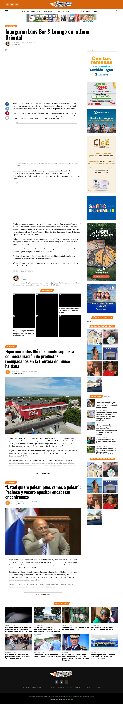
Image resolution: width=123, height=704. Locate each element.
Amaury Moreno (67, 699)
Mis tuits (90, 321)
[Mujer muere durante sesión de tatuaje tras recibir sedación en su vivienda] (110, 337)
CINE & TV (69, 11)
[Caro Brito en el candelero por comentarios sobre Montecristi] (94, 352)
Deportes (97, 11)
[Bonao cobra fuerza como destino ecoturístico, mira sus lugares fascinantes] (94, 337)
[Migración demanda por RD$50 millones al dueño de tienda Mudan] (110, 352)
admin (15, 44)
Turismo (60, 11)
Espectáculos (48, 11)
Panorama (35, 11)
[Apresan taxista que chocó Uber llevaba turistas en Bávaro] (94, 384)
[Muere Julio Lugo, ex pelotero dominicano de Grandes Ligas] (110, 368)
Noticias (25, 11)
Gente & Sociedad (83, 11)
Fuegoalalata (18, 373)
